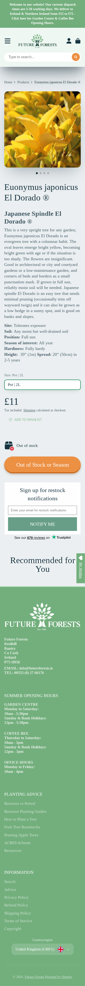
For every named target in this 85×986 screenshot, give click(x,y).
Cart (78, 41)
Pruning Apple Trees (21, 835)
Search (10, 881)
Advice (10, 889)
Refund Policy (16, 905)
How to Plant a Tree (20, 819)
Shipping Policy (17, 913)
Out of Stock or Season (42, 464)
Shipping (29, 410)
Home (8, 82)
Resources (12, 850)
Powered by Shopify (58, 977)
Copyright (12, 928)
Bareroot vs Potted (19, 803)
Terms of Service (18, 921)
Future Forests (34, 977)
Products (23, 82)
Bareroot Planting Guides (25, 811)
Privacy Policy (16, 897)
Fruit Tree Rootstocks (22, 827)
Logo (37, 41)
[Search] (76, 57)
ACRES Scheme (17, 843)
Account (69, 41)
